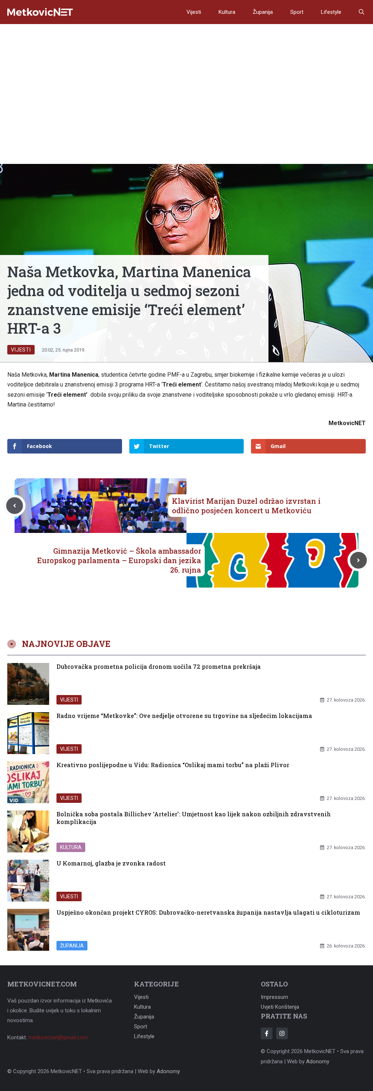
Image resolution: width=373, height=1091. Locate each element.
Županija (263, 12)
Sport (296, 12)
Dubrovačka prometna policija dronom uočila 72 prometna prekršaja (158, 666)
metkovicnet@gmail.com (58, 1037)
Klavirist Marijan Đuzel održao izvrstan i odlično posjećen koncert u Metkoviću (246, 505)
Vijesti (193, 12)
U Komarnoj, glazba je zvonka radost (111, 863)
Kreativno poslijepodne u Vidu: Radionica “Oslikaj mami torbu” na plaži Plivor (172, 765)
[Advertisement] (186, 79)
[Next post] (358, 560)
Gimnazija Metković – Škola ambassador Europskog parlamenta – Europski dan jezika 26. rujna (119, 560)
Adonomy (317, 1061)
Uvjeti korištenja (280, 1007)
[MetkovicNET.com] (40, 12)
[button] (361, 12)
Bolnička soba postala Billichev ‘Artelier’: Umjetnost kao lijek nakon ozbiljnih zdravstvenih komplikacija (193, 817)
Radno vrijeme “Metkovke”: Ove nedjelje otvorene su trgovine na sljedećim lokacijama (184, 715)
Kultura (227, 12)
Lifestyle (331, 12)
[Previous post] (14, 506)
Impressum (274, 997)
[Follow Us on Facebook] (266, 1033)
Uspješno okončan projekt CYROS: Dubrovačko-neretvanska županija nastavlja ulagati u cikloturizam (208, 912)
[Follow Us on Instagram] (282, 1033)
